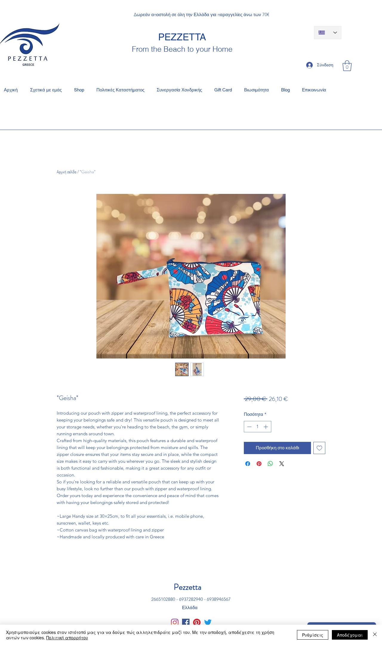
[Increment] (266, 426)
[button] (347, 65)
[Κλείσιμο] (374, 634)
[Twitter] (208, 622)
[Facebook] (186, 622)
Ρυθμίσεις (312, 635)
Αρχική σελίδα (66, 171)
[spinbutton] (257, 426)
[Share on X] (281, 463)
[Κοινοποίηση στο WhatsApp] (270, 463)
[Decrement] (249, 426)
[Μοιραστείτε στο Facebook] (247, 463)
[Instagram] (174, 622)
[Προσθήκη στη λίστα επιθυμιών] (319, 448)
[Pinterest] (197, 622)
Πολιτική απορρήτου (67, 638)
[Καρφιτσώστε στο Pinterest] (259, 463)
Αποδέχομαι (350, 635)
